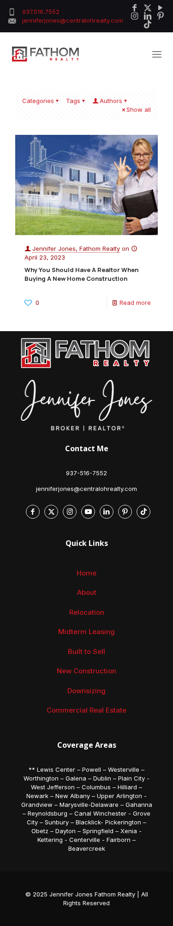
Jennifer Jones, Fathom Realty (76, 248)
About (86, 592)
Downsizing (86, 690)
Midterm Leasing (86, 631)
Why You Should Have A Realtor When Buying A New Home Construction (81, 274)
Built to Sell (86, 651)
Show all (138, 109)
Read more (135, 302)
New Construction (86, 670)
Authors (111, 100)
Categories (38, 100)
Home (86, 573)
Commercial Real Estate (86, 710)
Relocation (86, 612)
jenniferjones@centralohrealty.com (86, 488)
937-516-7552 (86, 473)
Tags (73, 100)
